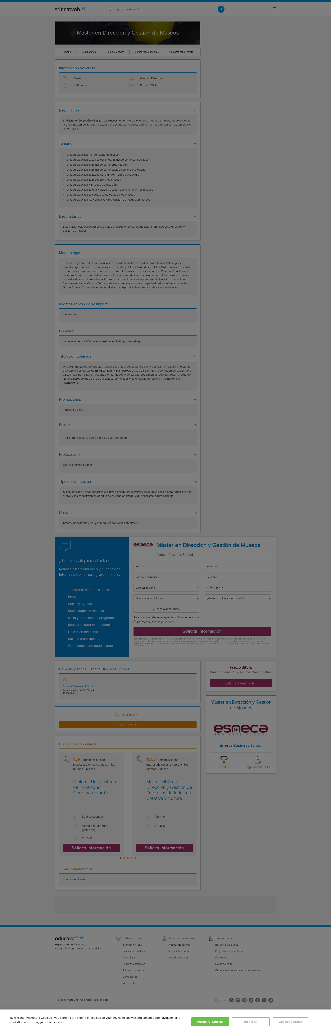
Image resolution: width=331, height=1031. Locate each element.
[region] (165, 1020)
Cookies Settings (290, 1022)
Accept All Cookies (210, 1022)
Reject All (251, 1022)
